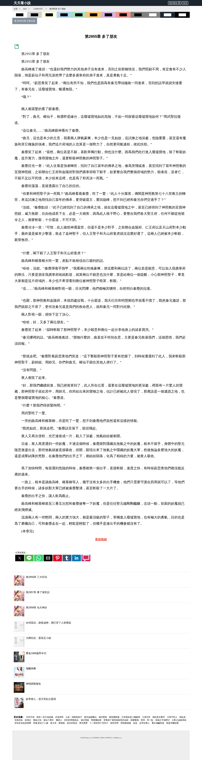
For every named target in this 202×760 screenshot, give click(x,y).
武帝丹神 (30, 717)
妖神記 (28, 720)
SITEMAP (96, 738)
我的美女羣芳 (158, 717)
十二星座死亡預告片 (99, 723)
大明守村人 (172, 717)
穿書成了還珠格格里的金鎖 (116, 720)
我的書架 (173, 3)
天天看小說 (22, 3)
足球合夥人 (144, 723)
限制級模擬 (126, 723)
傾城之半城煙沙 (162, 720)
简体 (185, 3)
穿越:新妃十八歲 (41, 723)
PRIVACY (109, 738)
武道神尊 (59, 717)
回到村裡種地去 (71, 720)
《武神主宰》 (38, 9)
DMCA (103, 738)
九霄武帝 (146, 717)
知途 (135, 723)
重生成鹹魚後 (158, 723)
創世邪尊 (114, 723)
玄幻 (25, 9)
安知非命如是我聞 (23, 723)
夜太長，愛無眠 (57, 723)
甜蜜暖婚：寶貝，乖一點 (142, 720)
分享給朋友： (21, 552)
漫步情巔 (85, 720)
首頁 (16, 9)
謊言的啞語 (72, 723)
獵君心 (59, 720)
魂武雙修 (103, 717)
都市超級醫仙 (90, 717)
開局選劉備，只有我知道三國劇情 (125, 717)
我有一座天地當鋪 (45, 717)
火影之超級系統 (179, 720)
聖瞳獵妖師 (96, 720)
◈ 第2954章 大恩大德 (24, 21)
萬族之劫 (37, 720)
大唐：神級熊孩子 (74, 717)
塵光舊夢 (83, 723)
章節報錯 (101, 539)
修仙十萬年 (48, 720)
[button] (19, 558)
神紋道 (182, 717)
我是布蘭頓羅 (172, 723)
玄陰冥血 (18, 720)
